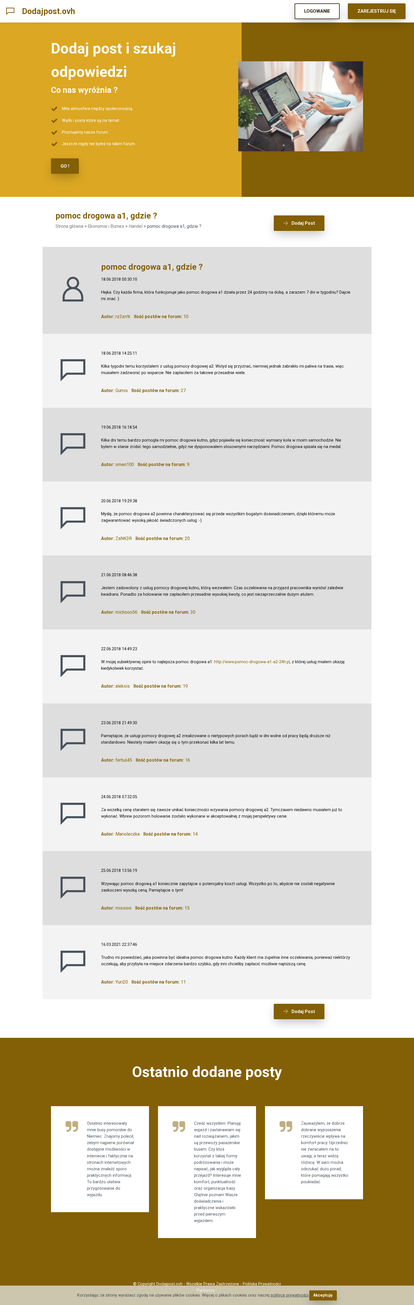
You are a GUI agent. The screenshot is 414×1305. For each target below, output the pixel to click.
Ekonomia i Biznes (106, 226)
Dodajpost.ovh (48, 11)
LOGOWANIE (317, 11)
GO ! (65, 166)
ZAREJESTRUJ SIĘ (376, 11)
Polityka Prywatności (262, 1284)
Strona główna (69, 226)
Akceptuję (323, 1295)
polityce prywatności (289, 1295)
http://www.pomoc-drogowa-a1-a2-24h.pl (252, 662)
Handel (136, 226)
